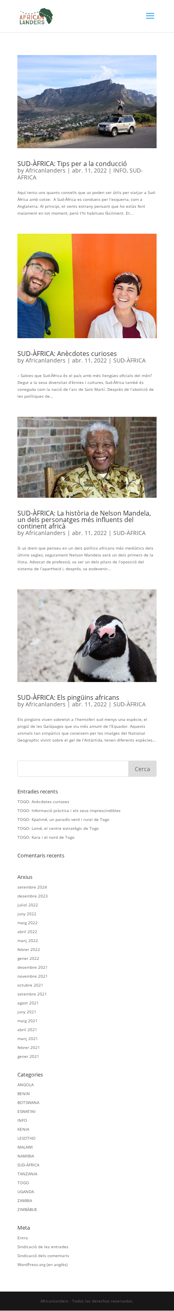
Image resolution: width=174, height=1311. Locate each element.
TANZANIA (27, 1174)
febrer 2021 (28, 1047)
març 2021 (27, 1038)
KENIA (23, 1129)
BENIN (23, 1093)
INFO (120, 170)
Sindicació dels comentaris (43, 1255)
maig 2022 (27, 922)
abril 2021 (27, 1029)
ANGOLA (25, 1084)
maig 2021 (27, 1020)
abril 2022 (27, 931)
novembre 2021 (32, 976)
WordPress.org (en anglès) (42, 1264)
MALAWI (25, 1147)
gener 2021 (28, 1056)
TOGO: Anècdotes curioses (43, 801)
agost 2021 (28, 1003)
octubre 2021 (30, 985)
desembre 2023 (32, 896)
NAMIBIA (25, 1156)
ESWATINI (26, 1111)
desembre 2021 (32, 967)
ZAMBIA (24, 1200)
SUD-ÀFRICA (129, 360)
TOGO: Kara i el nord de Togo (45, 837)
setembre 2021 (32, 994)
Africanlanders (45, 170)
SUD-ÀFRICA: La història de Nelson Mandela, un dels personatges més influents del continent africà (84, 520)
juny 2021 (26, 1012)
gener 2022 (28, 958)
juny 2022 (26, 914)
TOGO (23, 1182)
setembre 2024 (32, 887)
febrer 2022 (28, 949)
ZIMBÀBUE (27, 1209)
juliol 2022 (27, 905)
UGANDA (25, 1191)
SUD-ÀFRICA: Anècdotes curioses (67, 353)
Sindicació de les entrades (42, 1246)
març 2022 (27, 940)
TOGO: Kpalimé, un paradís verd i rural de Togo (63, 819)
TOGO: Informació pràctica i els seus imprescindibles (69, 810)
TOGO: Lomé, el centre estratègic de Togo (58, 828)
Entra (22, 1238)
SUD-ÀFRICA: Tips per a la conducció (72, 163)
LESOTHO (26, 1138)
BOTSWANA (28, 1102)
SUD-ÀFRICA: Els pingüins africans (68, 697)
